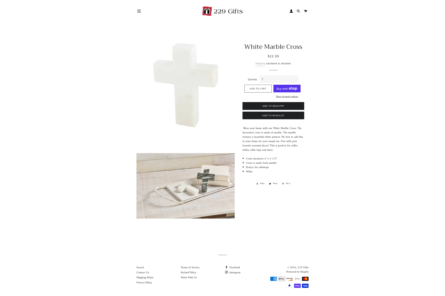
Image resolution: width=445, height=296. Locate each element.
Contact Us (142, 272)
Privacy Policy (144, 282)
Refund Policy (188, 272)
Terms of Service (190, 267)
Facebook (234, 267)
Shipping (260, 63)
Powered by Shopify (297, 271)
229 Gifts (303, 267)
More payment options (287, 97)
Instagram (234, 272)
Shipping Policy (144, 277)
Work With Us (189, 277)
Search (140, 267)
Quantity (252, 79)
